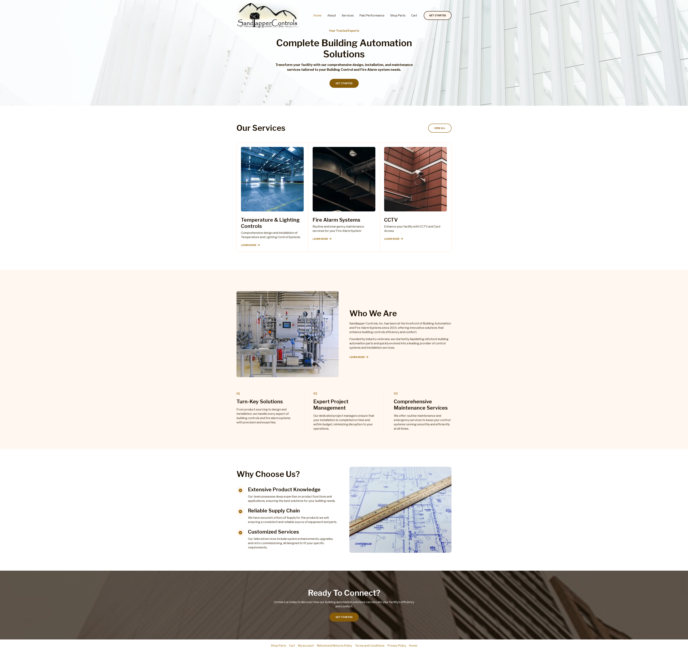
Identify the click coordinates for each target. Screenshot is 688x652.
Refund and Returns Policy (334, 645)
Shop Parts (397, 15)
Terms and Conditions (369, 645)
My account (306, 645)
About (331, 15)
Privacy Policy (396, 645)
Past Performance (371, 15)
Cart (414, 15)
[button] (438, 15)
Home (317, 15)
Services (348, 15)
